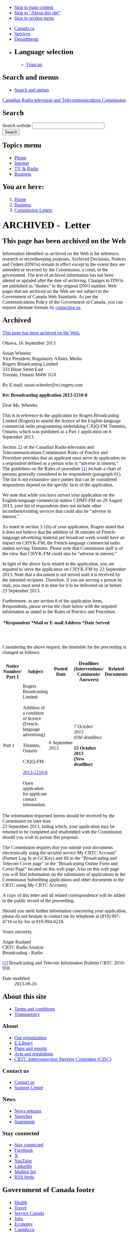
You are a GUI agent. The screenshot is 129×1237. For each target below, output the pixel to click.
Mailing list (25, 1171)
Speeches (23, 1116)
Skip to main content (33, 7)
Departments (26, 39)
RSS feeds (24, 1177)
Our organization (30, 1037)
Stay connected (28, 1144)
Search (11, 132)
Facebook (23, 1150)
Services (22, 33)
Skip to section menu (34, 18)
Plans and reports (30, 1048)
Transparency (27, 1014)
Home (20, 199)
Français (34, 64)
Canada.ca (24, 28)
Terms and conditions (34, 1008)
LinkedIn (23, 1166)
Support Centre (28, 1087)
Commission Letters (33, 210)
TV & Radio (26, 168)
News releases (27, 1110)
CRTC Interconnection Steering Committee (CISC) (62, 1059)
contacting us (68, 307)
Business (22, 174)
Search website (16, 125)
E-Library (23, 1043)
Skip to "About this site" (37, 12)
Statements (24, 1121)
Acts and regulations (33, 1053)
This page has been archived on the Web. (41, 332)
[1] (84, 468)
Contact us (24, 1082)
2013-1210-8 (35, 772)
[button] (31, 89)
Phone (20, 157)
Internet (21, 163)
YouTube (23, 1160)
